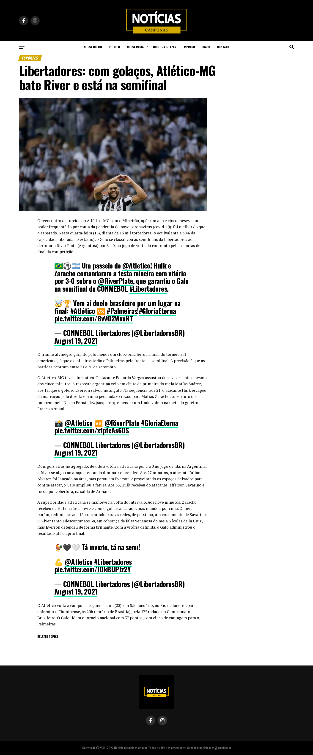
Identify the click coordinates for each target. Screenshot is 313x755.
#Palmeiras (122, 311)
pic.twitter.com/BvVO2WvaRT (93, 318)
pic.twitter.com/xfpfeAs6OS (91, 430)
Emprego (189, 46)
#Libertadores (148, 288)
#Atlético (82, 311)
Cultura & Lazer (164, 46)
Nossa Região (136, 46)
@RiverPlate (115, 281)
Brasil (206, 46)
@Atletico (136, 265)
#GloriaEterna (157, 311)
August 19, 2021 (75, 340)
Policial (115, 46)
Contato (223, 46)
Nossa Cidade (93, 46)
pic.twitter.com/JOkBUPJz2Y (92, 569)
